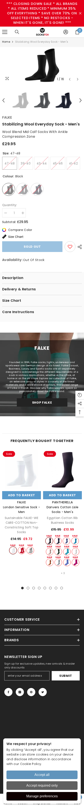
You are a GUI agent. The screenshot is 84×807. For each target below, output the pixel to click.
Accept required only (42, 785)
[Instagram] (20, 692)
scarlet (21, 550)
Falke (7, 117)
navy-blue (58, 541)
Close (80, 13)
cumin (49, 562)
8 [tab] (61, 588)
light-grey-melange (30, 550)
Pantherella (62, 502)
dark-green (58, 551)
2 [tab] (28, 588)
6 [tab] (50, 588)
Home (6, 42)
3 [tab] (33, 588)
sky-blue (58, 562)
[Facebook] (8, 692)
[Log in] (65, 32)
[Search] (17, 32)
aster (67, 562)
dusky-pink (49, 551)
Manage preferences (42, 796)
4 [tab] (39, 588)
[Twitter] (43, 692)
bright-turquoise (75, 541)
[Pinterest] (31, 692)
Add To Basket (21, 495)
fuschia (75, 562)
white (13, 550)
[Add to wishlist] (70, 246)
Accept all (42, 775)
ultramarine (66, 541)
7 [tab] (56, 588)
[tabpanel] (21, 502)
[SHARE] (78, 247)
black (49, 541)
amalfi (67, 551)
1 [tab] (22, 588)
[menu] (4, 32)
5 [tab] (45, 588)
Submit (65, 676)
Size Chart (15, 237)
